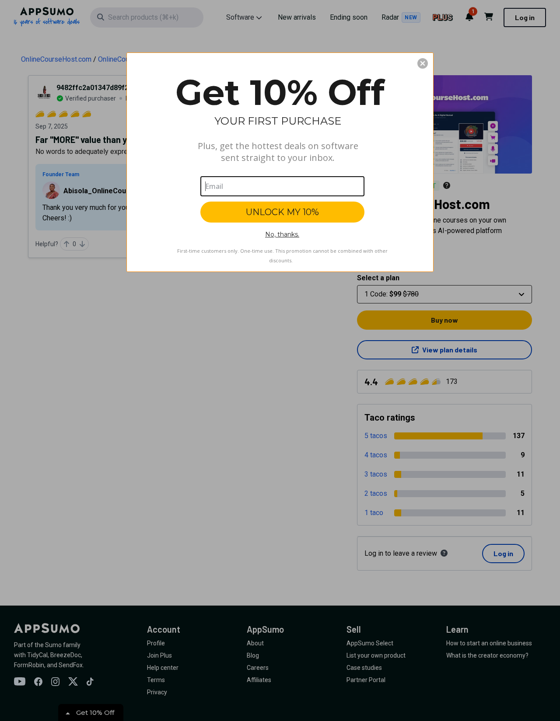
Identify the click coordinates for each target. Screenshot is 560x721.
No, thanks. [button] (282, 234)
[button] (422, 63)
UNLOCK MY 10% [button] (282, 212)
